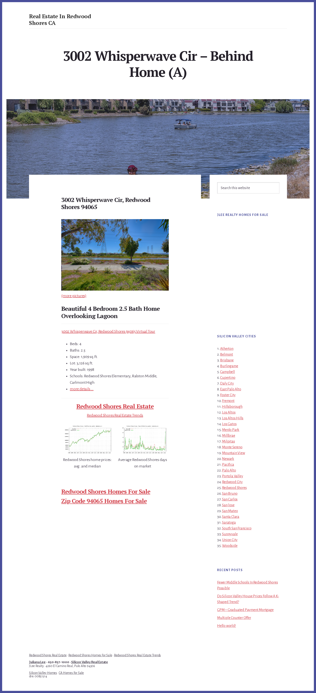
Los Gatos (229, 424)
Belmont (226, 354)
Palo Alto (229, 470)
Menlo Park (230, 430)
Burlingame (229, 366)
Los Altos (228, 412)
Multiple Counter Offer (234, 618)
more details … (82, 389)
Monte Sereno (232, 447)
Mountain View (233, 453)
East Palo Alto (230, 389)
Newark (228, 459)
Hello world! (226, 626)
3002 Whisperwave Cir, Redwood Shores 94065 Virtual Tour (108, 331)
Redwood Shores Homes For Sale (105, 491)
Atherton (226, 349)
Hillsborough (232, 407)
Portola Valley (232, 476)
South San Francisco (236, 528)
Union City (230, 540)
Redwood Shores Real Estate (115, 406)
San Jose (228, 505)
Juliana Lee (37, 662)
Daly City (227, 383)
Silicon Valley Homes (43, 673)
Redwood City (232, 482)
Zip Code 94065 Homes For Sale (104, 501)
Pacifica (228, 465)
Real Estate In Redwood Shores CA (60, 19)
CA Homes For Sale (71, 673)
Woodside (229, 546)
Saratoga (229, 523)
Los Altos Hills (232, 418)
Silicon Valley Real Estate (89, 662)
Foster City (228, 395)
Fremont (228, 401)
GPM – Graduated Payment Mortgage (245, 610)
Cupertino (227, 378)
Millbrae (228, 436)
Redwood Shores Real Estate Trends (115, 415)
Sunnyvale (230, 534)
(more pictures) (73, 296)
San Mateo (230, 511)
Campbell (227, 372)
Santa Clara (230, 517)
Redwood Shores (234, 488)
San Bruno (229, 494)
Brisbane (226, 360)
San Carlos (230, 499)
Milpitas (228, 441)
